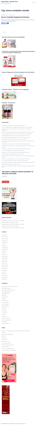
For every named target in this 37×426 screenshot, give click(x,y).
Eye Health (4, 298)
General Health (4, 300)
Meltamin (3, 336)
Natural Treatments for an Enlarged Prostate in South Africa (13, 154)
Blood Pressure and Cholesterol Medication (10, 286)
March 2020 (4, 273)
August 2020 (4, 270)
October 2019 (4, 279)
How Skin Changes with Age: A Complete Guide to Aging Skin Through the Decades (17, 127)
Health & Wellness (5, 304)
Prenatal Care (4, 312)
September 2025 (5, 242)
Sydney (24, 423)
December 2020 (5, 265)
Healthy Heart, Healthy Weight (7, 334)
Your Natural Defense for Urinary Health (9, 350)
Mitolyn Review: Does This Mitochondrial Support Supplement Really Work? (15, 152)
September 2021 (5, 261)
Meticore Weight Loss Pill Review (18, 220)
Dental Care (4, 295)
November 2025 (5, 238)
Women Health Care (5, 323)
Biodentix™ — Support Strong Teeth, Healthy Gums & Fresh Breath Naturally (16, 330)
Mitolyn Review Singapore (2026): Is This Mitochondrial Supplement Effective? (16, 148)
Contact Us (4, 332)
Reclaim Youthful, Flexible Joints (8, 344)
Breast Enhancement (5, 293)
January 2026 (4, 235)
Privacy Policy (4, 337)
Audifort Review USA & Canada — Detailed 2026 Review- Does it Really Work (16, 143)
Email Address (4, 176)
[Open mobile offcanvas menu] (35, 2)
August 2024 (4, 250)
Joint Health (4, 309)
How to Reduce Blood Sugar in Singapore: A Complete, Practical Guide (15, 160)
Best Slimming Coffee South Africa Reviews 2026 (11, 164)
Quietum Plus (4, 339)
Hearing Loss (4, 307)
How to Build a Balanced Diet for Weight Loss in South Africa (13, 150)
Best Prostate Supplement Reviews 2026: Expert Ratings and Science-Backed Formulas (18, 132)
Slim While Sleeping (5, 346)
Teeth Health (4, 316)
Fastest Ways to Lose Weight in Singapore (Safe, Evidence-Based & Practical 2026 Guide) (18, 162)
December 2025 (5, 236)
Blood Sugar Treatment (6, 288)
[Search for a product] (33, 2)
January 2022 (4, 254)
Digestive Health (5, 297)
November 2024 (5, 247)
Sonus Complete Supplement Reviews (15, 17)
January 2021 (4, 263)
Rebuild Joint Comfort (6, 341)
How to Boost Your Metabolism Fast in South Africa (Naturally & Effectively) (16, 158)
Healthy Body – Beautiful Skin (9, 1)
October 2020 (4, 268)
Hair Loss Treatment (5, 302)
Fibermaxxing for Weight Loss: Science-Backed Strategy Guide (13, 125)
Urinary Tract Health (5, 318)
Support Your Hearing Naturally (7, 348)
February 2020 (4, 275)
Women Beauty (4, 321)
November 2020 (5, 266)
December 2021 (5, 256)
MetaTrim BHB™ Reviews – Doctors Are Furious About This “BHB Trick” (14, 139)
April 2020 (4, 272)
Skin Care (3, 314)
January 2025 (4, 245)
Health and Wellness (5, 305)
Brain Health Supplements (6, 291)
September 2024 (5, 249)
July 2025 (4, 243)
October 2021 (4, 259)
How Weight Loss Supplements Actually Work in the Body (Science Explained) (16, 137)
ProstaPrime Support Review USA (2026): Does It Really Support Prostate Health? (17, 133)
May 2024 (4, 252)
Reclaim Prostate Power (6, 343)
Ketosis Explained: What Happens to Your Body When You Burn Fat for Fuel (15, 135)
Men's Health (4, 311)
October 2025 (4, 240)
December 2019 (5, 277)
